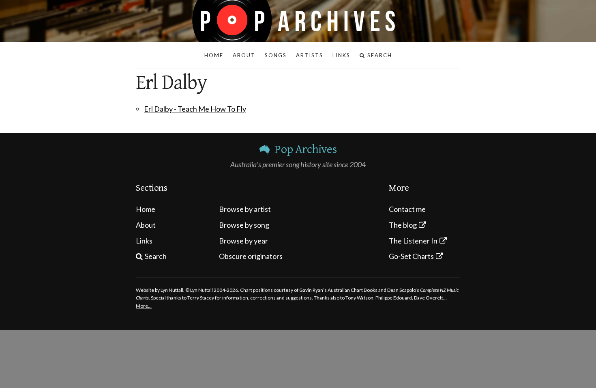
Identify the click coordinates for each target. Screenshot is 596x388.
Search (156, 256)
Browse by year (243, 240)
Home (145, 209)
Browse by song (244, 224)
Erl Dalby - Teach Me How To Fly (195, 108)
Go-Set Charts (411, 256)
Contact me (407, 209)
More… (144, 306)
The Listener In (413, 240)
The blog (403, 224)
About (146, 224)
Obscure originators (251, 256)
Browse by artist (245, 209)
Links (144, 240)
